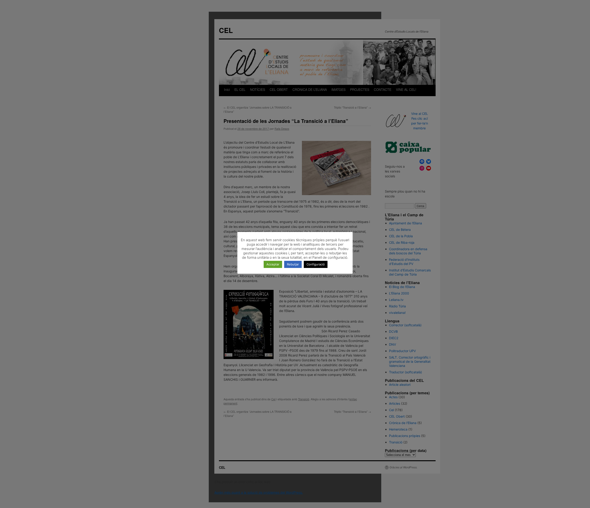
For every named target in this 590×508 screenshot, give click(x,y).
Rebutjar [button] (293, 264)
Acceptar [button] (272, 264)
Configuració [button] (316, 264)
